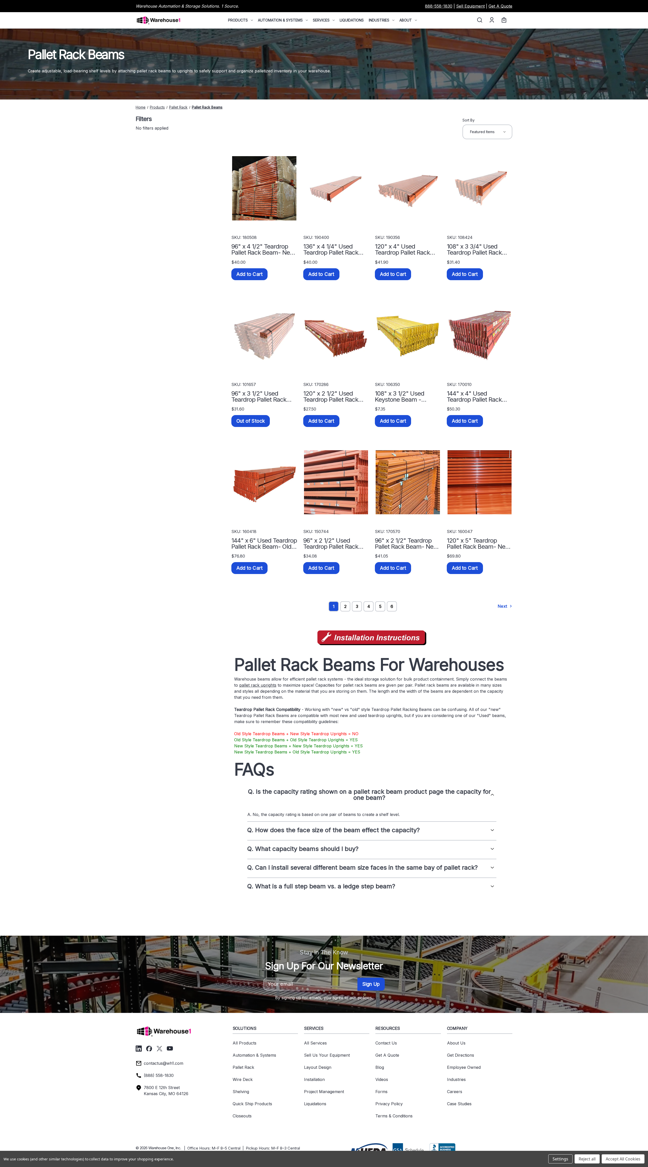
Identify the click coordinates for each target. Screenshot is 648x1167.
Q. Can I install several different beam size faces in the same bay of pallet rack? (362, 867)
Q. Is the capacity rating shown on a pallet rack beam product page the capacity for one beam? (369, 794)
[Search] (479, 20)
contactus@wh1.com (163, 1063)
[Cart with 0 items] (503, 20)
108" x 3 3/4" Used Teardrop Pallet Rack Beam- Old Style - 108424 (474, 249)
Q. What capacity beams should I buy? (302, 849)
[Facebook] (149, 1049)
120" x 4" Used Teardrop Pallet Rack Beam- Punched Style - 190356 (406, 249)
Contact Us (386, 1043)
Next (503, 606)
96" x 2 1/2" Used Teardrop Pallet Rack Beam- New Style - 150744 (330, 544)
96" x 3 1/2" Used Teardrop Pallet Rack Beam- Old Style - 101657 (258, 397)
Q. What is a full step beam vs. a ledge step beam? (321, 886)
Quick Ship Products (252, 1103)
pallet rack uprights (257, 685)
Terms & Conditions (394, 1115)
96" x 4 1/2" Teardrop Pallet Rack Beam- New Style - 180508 (263, 249)
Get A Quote (500, 6)
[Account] (491, 20)
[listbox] (487, 132)
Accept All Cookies (623, 1159)
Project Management (324, 1091)
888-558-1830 (438, 6)
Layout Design (317, 1067)
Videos (381, 1079)
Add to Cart (249, 274)
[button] (368, 1149)
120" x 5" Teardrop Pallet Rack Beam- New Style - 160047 (478, 544)
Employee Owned (464, 1067)
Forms (381, 1091)
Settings (560, 1159)
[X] (159, 1049)
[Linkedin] (139, 1049)
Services (321, 20)
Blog (379, 1067)
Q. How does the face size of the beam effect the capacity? (333, 830)
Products (238, 20)
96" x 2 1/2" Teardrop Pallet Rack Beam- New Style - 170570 (406, 544)
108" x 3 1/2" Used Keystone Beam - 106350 (399, 397)
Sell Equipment (470, 6)
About (405, 20)
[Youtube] (170, 1049)
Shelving (241, 1091)
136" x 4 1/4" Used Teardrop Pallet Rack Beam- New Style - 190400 (330, 249)
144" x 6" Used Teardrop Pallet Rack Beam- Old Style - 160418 (264, 544)
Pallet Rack (243, 1067)
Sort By (468, 120)
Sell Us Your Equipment (327, 1055)
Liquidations (352, 20)
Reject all (587, 1159)
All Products (244, 1043)
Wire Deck (243, 1079)
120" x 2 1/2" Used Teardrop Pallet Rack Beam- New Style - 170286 (330, 397)
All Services (315, 1043)
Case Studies (459, 1103)
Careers (454, 1091)
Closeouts (242, 1115)
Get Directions (460, 1055)
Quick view (264, 188)
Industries (379, 20)
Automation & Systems (280, 20)
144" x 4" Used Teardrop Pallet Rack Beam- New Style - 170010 (474, 397)
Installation (314, 1079)
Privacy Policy (389, 1103)
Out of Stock (250, 421)
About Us (456, 1043)
